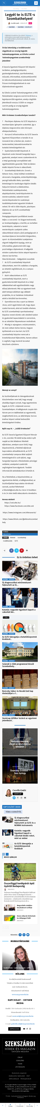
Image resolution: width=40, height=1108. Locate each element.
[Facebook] (11, 550)
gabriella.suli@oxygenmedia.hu (23, 1024)
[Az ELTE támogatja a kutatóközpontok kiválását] (20, 625)
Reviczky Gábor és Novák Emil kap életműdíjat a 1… (17, 692)
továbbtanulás (7, 541)
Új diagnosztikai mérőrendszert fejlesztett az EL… (16, 583)
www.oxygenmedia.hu (20, 995)
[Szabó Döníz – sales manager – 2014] (20, 957)
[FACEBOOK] (27, 1029)
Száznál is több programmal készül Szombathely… (18, 665)
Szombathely (22, 538)
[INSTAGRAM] (30, 1029)
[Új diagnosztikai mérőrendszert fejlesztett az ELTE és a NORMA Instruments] (20, 571)
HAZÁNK (24, 9)
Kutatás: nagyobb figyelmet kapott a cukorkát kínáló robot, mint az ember (24, 834)
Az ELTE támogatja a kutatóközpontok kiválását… (19, 638)
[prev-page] (3, 854)
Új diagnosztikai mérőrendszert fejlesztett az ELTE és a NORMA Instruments (24, 822)
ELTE (16, 541)
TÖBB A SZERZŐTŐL (13, 812)
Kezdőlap (16, 9)
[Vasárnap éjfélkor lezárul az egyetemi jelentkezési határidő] (20, 706)
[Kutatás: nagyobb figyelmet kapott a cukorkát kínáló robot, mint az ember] (20, 598)
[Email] (14, 797)
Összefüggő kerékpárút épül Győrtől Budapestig (19, 885)
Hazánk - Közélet (25, 27)
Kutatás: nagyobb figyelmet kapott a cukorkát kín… (18, 611)
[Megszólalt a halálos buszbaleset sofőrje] (9, 907)
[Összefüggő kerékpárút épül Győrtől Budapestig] (20, 872)
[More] (27, 550)
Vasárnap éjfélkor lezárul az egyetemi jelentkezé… (19, 719)
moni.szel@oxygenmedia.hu (22, 1016)
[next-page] (7, 854)
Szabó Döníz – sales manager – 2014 (17, 968)
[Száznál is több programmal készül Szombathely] (20, 652)
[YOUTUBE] (24, 1029)
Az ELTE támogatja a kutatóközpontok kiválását (23, 846)
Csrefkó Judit (19, 790)
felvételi (12, 538)
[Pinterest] (21, 550)
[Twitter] (16, 550)
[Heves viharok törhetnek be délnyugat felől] (9, 918)
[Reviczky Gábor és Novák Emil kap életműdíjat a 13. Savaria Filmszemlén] (20, 679)
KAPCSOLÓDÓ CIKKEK (12, 807)
